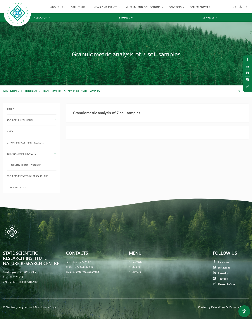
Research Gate (226, 284)
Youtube (223, 278)
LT (246, 7)
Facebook (223, 262)
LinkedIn (223, 273)
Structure (78, 7)
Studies (136, 267)
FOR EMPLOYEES (200, 7)
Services (136, 272)
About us (56, 7)
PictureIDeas (218, 307)
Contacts (175, 7)
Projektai (30, 91)
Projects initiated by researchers (27, 176)
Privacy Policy (48, 307)
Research (137, 262)
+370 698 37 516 (83, 267)
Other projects (16, 187)
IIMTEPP (11, 108)
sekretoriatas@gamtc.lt (86, 272)
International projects (21, 153)
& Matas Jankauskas (237, 307)
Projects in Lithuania (20, 120)
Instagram (224, 267)
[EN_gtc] (17, 26)
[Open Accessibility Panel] (244, 311)
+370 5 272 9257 (81, 262)
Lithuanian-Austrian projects (25, 142)
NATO (10, 131)
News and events (105, 7)
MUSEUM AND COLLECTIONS (142, 7)
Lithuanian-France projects (24, 164)
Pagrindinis (11, 91)
